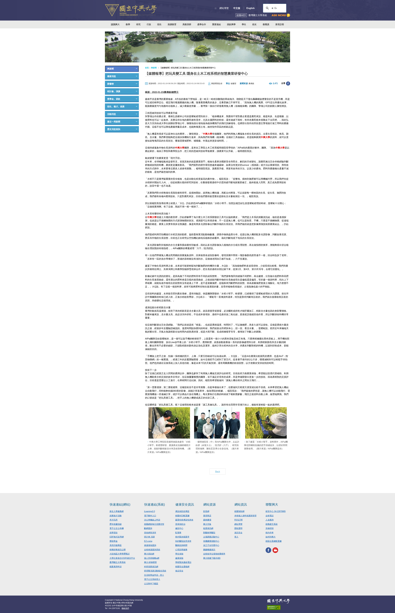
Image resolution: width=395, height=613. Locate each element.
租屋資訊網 (208, 528)
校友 (254, 24)
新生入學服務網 (117, 511)
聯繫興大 (272, 504)
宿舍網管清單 (150, 532)
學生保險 (179, 554)
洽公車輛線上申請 (152, 520)
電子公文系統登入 (152, 579)
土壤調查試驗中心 (211, 537)
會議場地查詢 (150, 545)
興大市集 (207, 524)
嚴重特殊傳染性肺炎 (184, 520)
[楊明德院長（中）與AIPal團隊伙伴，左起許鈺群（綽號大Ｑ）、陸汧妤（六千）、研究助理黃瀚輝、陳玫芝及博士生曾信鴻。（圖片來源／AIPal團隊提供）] (217, 422)
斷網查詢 (148, 528)
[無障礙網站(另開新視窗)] (278, 607)
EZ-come (148, 541)
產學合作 (201, 24)
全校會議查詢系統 (152, 549)
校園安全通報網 (182, 566)
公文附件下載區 (151, 583)
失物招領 (270, 528)
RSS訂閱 (238, 520)
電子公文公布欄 (117, 528)
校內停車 (270, 532)
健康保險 (179, 558)
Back (217, 471)
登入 (236, 537)
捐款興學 (231, 24)
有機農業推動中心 (211, 541)
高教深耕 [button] (187, 24)
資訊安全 (238, 532)
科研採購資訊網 (151, 566)
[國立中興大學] (131, 10)
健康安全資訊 (184, 504)
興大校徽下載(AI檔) (211, 558)
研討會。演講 (113, 91)
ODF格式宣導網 (117, 537)
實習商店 (207, 516)
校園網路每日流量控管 (154, 524)
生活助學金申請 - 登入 (154, 575)
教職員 (266, 24)
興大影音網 (275, 550)
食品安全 (179, 571)
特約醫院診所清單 (183, 541)
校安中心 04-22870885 (276, 511)
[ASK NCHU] (281, 15)
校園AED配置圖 (182, 516)
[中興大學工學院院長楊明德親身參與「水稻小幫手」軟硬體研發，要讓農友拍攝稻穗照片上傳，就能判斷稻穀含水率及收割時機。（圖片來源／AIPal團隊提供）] (169, 422)
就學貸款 (114, 532)
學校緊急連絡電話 (183, 562)
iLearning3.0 (149, 511)
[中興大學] (278, 601)
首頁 (147, 68)
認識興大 (115, 24)
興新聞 (110, 68)
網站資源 (209, 504)
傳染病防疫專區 (182, 511)
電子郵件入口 (150, 516)
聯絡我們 (125, 608)
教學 (128, 24)
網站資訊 (241, 504)
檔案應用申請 (116, 566)
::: (215, 8)
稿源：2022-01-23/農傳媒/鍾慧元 (162, 92)
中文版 (236, 8)
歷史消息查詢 (113, 129)
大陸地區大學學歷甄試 (120, 554)
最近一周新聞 (113, 121)
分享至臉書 (288, 84)
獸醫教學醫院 (209, 532)
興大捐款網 (149, 554)
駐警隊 (178, 532)
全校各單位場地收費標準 (214, 554)
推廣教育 (172, 24)
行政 (149, 24)
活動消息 (111, 114)
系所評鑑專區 (116, 545)
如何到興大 (271, 537)
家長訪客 (279, 24)
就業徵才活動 (116, 516)
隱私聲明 (238, 528)
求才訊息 (114, 520)
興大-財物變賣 (150, 562)
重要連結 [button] (216, 24)
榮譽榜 (110, 84)
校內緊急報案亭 (182, 537)
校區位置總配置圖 (274, 541)
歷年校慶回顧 (116, 524)
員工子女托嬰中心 (211, 545)
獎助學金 (114, 541)
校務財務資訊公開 (118, 549)
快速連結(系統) (154, 504)
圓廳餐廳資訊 (209, 549)
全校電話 (270, 516)
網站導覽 (224, 8)
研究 (138, 24)
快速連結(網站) (120, 504)
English (250, 8)
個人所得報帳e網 (151, 558)
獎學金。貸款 (113, 99)
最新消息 (111, 76)
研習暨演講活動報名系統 (155, 571)
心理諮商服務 (181, 549)
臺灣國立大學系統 (118, 562)
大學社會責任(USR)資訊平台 (122, 558)
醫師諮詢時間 (181, 545)
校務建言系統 (272, 524)
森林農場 (207, 520)
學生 (244, 24)
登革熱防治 (180, 524)
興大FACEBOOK (268, 550)
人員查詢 (270, 520)
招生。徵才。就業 (116, 106)
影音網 (206, 511)
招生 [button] (159, 24)
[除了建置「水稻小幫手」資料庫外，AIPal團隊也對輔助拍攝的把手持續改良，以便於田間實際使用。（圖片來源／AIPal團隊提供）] (266, 422)
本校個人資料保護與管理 (245, 516)
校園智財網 (239, 511)
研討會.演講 (149, 537)
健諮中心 (179, 528)
